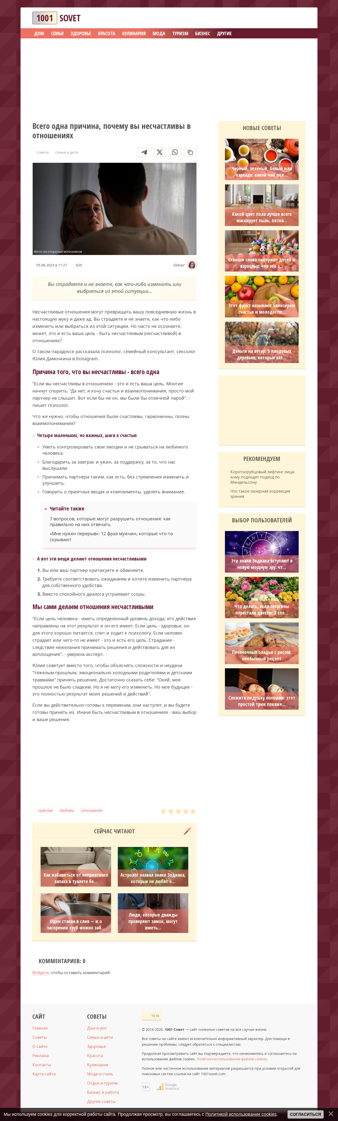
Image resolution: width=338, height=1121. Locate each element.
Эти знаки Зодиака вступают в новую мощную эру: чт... (261, 564)
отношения (91, 810)
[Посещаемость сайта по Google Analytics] (168, 1087)
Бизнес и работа (103, 1092)
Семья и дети (100, 1037)
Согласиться (305, 1114)
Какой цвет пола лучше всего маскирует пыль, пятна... (262, 217)
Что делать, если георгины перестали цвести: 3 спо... (262, 609)
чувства (45, 810)
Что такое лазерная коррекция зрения (260, 494)
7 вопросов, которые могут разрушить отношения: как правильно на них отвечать (110, 521)
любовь (67, 810)
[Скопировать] (190, 152)
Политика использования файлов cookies (232, 1059)
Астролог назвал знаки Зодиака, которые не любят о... (153, 878)
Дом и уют (97, 1028)
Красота (95, 1055)
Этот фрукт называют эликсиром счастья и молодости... (262, 308)
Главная (40, 1028)
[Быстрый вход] (298, 18)
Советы (39, 1037)
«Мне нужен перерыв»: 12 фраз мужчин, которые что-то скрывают (111, 536)
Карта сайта (44, 1074)
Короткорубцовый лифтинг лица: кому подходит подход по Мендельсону (262, 477)
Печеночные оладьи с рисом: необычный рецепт (261, 655)
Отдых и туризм (102, 1083)
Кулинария (97, 1064)
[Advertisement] (169, 78)
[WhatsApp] (175, 152)
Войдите (40, 972)
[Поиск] (283, 18)
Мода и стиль (100, 1074)
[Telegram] (144, 152)
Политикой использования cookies (241, 1114)
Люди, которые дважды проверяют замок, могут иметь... (153, 921)
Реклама (40, 1055)
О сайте (40, 1046)
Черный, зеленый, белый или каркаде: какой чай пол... (262, 171)
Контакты (41, 1064)
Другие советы (101, 1101)
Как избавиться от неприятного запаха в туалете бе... (76, 878)
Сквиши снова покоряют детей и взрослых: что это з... (261, 262)
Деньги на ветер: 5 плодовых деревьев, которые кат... (261, 354)
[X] (159, 152)
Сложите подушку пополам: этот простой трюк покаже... (261, 701)
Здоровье (96, 1046)
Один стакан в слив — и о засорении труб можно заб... (76, 924)
